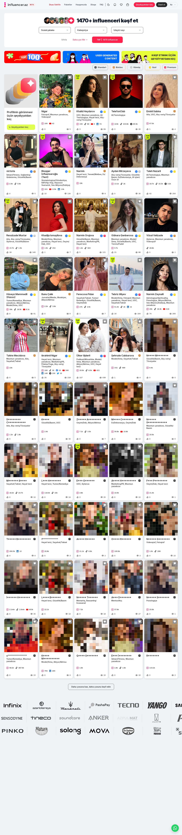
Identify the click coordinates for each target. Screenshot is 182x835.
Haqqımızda (81, 4)
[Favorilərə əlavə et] (70, 77)
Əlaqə (93, 4)
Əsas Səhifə (54, 4)
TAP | (107, 40)
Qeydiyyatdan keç (144, 4)
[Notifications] (114, 4)
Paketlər (68, 4)
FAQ (101, 4)
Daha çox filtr (79, 40)
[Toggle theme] (108, 4)
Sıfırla (64, 40)
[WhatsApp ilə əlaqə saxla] (175, 828)
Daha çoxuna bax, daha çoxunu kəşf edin (91, 687)
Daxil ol (161, 4)
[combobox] (173, 4)
